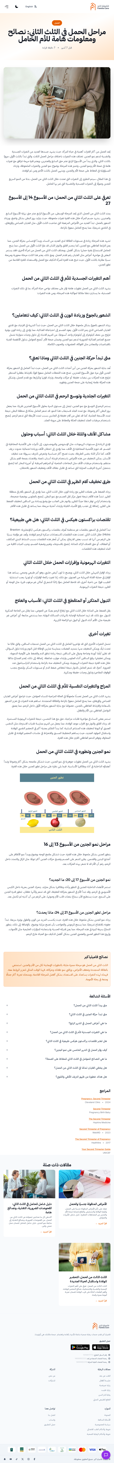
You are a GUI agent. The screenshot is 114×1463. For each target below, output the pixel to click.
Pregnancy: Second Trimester (95, 1098)
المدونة (107, 1415)
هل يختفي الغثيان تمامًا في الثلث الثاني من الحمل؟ (80, 1067)
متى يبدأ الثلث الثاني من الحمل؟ (90, 1005)
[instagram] (28, 1459)
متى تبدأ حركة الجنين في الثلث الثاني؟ (88, 1014)
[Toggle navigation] (7, 7)
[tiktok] (16, 1459)
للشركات (51, 1380)
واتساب (52, 1419)
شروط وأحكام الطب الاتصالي (98, 1429)
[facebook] (34, 1459)
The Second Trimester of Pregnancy (92, 1139)
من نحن (52, 1375)
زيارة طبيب (105, 1390)
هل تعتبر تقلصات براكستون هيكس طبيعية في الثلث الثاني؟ (76, 1041)
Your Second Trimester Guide (96, 1149)
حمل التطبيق (49, 1424)
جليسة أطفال (104, 1380)
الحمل (57, 23)
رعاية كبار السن (104, 1394)
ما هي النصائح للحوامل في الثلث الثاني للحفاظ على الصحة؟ (76, 1058)
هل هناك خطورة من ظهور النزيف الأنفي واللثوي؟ (81, 1076)
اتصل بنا (51, 1415)
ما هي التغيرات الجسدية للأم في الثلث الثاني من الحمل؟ (78, 1032)
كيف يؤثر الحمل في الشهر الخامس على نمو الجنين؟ (80, 1049)
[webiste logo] (57, 1326)
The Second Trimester (99, 1119)
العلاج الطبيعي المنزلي (101, 1399)
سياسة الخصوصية (102, 1424)
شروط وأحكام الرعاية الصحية (98, 1434)
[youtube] (11, 1459)
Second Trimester (101, 1108)
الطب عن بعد (104, 1375)
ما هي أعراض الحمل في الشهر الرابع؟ (88, 1023)
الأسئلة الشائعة (104, 1419)
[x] (22, 1459)
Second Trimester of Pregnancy (94, 1129)
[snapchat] (5, 1459)
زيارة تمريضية (104, 1385)
